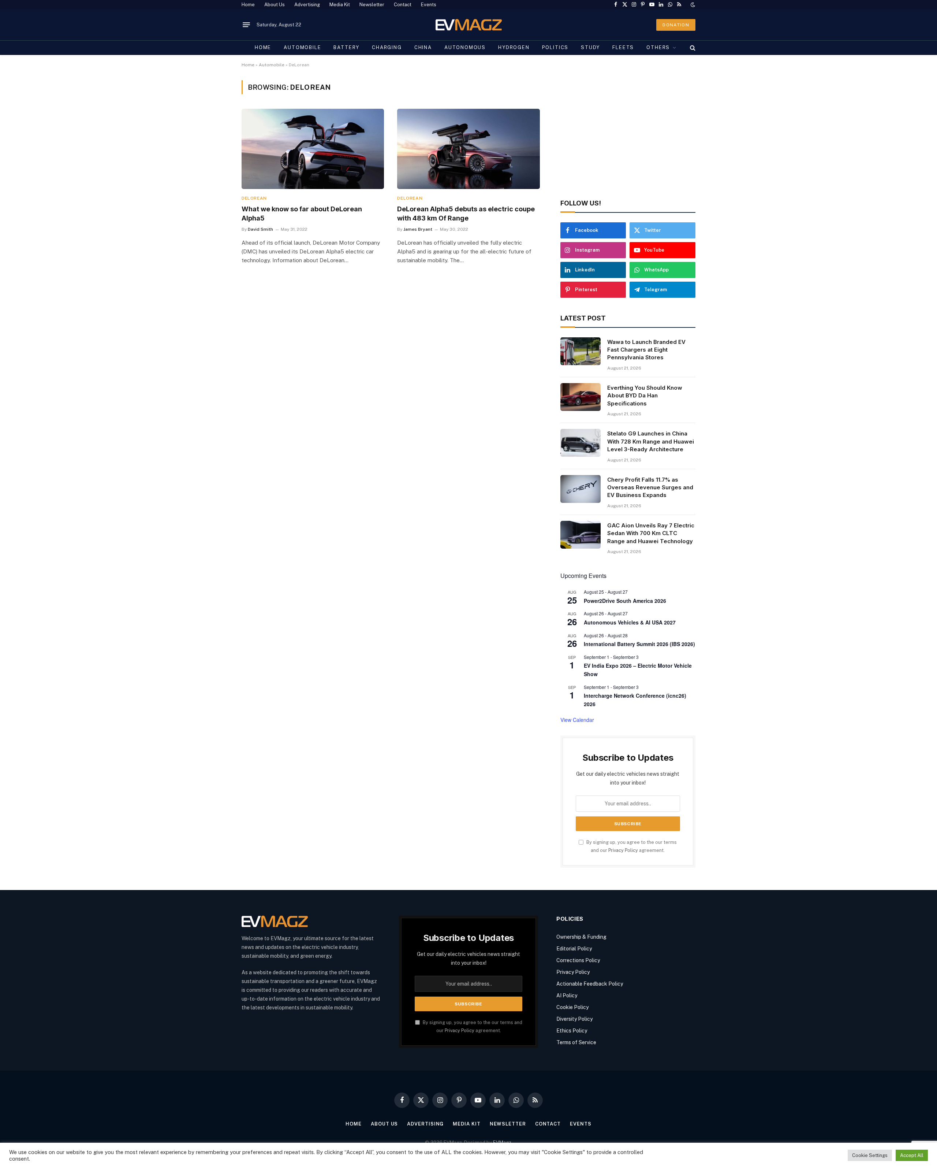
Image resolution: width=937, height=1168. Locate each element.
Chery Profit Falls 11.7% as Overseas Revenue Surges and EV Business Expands (650, 487)
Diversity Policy (574, 1019)
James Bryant (417, 229)
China (423, 47)
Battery (346, 47)
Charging (387, 47)
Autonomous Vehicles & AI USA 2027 (630, 622)
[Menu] (246, 25)
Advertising (307, 4)
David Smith (260, 229)
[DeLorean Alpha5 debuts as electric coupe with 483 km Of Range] (468, 149)
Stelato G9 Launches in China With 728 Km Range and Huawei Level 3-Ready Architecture (650, 441)
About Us (274, 4)
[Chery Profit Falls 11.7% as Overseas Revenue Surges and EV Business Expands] (580, 489)
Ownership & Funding (581, 937)
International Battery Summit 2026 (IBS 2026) (639, 644)
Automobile (302, 47)
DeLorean (254, 198)
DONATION (675, 24)
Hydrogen (514, 47)
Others (658, 47)
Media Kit (339, 4)
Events (428, 4)
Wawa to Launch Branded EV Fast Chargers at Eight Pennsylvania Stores (646, 349)
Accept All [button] (911, 1155)
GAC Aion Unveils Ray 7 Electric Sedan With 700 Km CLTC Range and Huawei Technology (650, 533)
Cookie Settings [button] (870, 1155)
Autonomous (465, 47)
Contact (402, 4)
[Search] (691, 48)
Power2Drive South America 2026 (625, 600)
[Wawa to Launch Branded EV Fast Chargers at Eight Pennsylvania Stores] (580, 351)
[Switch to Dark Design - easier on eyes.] (692, 4)
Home (248, 4)
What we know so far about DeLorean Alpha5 (302, 213)
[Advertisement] (627, 131)
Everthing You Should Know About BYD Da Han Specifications (644, 395)
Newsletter (371, 4)
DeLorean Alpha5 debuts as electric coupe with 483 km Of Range (466, 213)
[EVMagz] (469, 24)
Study (590, 47)
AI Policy (566, 995)
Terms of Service (576, 1042)
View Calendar (577, 719)
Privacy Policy (623, 850)
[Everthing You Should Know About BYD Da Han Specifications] (580, 397)
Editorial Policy (574, 949)
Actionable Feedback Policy (589, 984)
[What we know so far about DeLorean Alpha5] (313, 149)
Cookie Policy (572, 1007)
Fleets (623, 47)
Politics (555, 47)
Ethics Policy (571, 1031)
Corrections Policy (578, 960)
